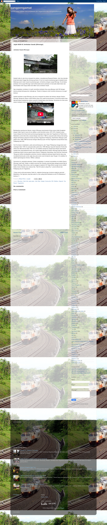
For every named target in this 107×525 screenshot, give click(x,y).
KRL (72, 257)
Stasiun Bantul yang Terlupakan (82, 141)
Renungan (74, 309)
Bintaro (73, 184)
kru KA (73, 259)
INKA (72, 216)
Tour (72, 329)
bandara (73, 176)
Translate (83, 120)
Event (72, 200)
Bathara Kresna (75, 178)
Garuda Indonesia (76, 206)
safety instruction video (77, 311)
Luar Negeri (74, 271)
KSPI (72, 261)
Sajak (72, 313)
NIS (52, 181)
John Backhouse (75, 236)
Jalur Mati (37, 181)
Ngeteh (73, 287)
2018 (74, 131)
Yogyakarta (21, 183)
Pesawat (73, 297)
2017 (74, 133)
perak (72, 295)
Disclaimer (16, 494)
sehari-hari (74, 317)
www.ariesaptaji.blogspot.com (79, 371)
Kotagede (74, 255)
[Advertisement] (82, 65)
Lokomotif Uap (75, 269)
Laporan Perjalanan (76, 265)
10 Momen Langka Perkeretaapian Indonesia (32, 484)
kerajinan (73, 247)
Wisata (73, 350)
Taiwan (73, 325)
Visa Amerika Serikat (76, 344)
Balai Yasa (74, 174)
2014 (74, 154)
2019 (74, 128)
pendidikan (74, 293)
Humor (73, 214)
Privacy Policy (44, 497)
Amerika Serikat (75, 166)
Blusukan (20, 181)
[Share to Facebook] (39, 179)
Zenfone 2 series (75, 362)
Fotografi (73, 204)
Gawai (73, 208)
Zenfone (73, 356)
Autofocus (74, 170)
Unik (72, 337)
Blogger (62, 508)
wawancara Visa (75, 348)
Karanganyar (74, 243)
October (77, 139)
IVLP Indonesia (75, 222)
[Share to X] (38, 179)
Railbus (73, 305)
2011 (74, 156)
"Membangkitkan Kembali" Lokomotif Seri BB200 (33, 475)
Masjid (73, 279)
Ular (72, 335)
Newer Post (17, 232)
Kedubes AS (74, 245)
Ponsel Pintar (74, 299)
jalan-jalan (31, 181)
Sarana (73, 315)
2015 (74, 151)
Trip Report (74, 331)
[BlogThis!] (36, 179)
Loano (73, 267)
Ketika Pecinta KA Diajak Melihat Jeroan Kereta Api (33, 458)
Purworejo (74, 303)
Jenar (72, 234)
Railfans (56, 181)
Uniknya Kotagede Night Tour (28, 467)
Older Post (64, 232)
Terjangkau (74, 327)
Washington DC (75, 346)
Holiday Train (74, 212)
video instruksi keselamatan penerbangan (82, 341)
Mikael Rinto (84, 101)
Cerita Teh (74, 192)
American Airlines (76, 164)
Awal (72, 172)
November (78, 137)
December (78, 135)
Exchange (74, 202)
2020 (74, 126)
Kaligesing (74, 239)
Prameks (73, 301)
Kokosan (73, 251)
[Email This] (35, 179)
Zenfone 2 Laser (75, 360)
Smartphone (74, 321)
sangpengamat (21, 7)
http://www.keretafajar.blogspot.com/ (81, 373)
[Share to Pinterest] (41, 179)
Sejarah (61, 181)
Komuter (73, 253)
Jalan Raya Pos (75, 224)
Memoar (73, 281)
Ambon (73, 162)
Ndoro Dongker (75, 285)
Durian (73, 198)
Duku (72, 196)
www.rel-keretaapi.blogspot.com (79, 369)
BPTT (72, 190)
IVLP (72, 220)
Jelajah (43, 181)
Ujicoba (73, 333)
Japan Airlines (75, 230)
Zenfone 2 (74, 358)
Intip (72, 218)
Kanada (73, 241)
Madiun (73, 273)
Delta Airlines (74, 194)
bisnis (72, 186)
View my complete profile (78, 110)
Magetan (73, 275)
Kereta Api (48, 181)
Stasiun (73, 323)
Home (41, 232)
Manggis (73, 277)
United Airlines (75, 339)
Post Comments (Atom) (27, 236)
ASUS (73, 168)
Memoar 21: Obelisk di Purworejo (29, 450)
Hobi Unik (25, 181)
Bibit (72, 182)
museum (73, 283)
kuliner (73, 263)
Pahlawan (74, 291)
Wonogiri (73, 352)
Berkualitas (74, 180)
